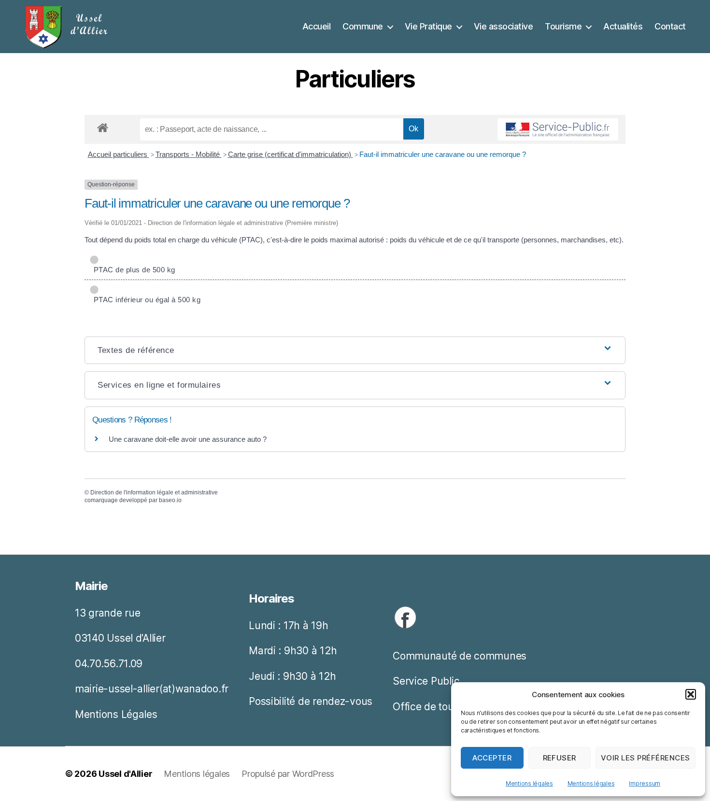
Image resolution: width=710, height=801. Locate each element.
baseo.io (170, 500)
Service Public (426, 681)
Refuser (560, 757)
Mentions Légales (116, 714)
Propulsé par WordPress (287, 774)
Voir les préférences (645, 757)
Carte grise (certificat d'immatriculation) (290, 154)
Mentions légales (529, 783)
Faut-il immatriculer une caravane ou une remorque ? (442, 154)
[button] (691, 694)
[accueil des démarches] (103, 126)
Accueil (316, 26)
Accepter (491, 757)
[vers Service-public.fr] (557, 129)
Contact (670, 26)
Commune (362, 26)
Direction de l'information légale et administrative (154, 492)
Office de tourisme (436, 707)
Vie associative (503, 26)
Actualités (622, 26)
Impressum (644, 783)
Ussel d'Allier (125, 774)
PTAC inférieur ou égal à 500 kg (144, 299)
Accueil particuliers (118, 154)
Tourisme (563, 26)
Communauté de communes (459, 656)
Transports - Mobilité (189, 154)
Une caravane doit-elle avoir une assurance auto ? (188, 439)
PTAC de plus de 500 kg (132, 270)
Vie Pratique (428, 26)
